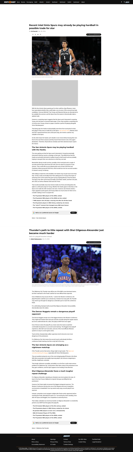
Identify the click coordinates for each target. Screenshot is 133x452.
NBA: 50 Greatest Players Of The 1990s (44, 413)
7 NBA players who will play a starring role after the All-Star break (52, 200)
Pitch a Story (35, 442)
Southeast (54, 2)
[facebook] (121, 2)
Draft (35, 2)
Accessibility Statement (38, 444)
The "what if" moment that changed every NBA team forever (51, 205)
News (18, 2)
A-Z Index (53, 444)
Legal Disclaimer (96, 442)
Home (33, 218)
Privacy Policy (54, 442)
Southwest (76, 2)
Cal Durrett (34, 31)
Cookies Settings (68, 444)
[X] (124, 2)
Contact (66, 439)
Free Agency (30, 2)
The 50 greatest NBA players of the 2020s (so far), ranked (49, 198)
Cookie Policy (82, 442)
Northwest (62, 2)
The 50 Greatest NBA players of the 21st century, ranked (49, 406)
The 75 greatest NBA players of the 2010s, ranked (47, 195)
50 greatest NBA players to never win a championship (49, 410)
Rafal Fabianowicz (36, 239)
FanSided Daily (96, 439)
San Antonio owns (64, 130)
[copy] (40, 34)
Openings (53, 439)
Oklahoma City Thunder (42, 428)
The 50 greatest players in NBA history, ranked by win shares (51, 203)
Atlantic (41, 2)
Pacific (69, 2)
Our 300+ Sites (82, 439)
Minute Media (24, 448)
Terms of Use (67, 442)
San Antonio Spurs (41, 218)
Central (48, 2)
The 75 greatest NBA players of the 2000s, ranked (47, 207)
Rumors (23, 2)
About (83, 2)
